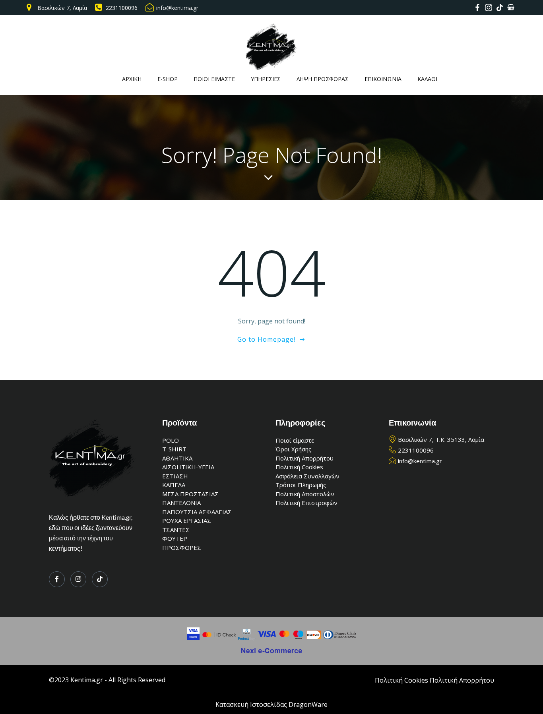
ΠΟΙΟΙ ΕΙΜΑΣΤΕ (214, 79)
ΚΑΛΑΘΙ (427, 79)
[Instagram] (78, 579)
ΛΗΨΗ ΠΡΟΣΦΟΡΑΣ (323, 79)
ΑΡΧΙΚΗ (132, 79)
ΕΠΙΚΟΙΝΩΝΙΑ (383, 79)
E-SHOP (167, 79)
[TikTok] (100, 579)
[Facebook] (57, 579)
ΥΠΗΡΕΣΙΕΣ (266, 79)
